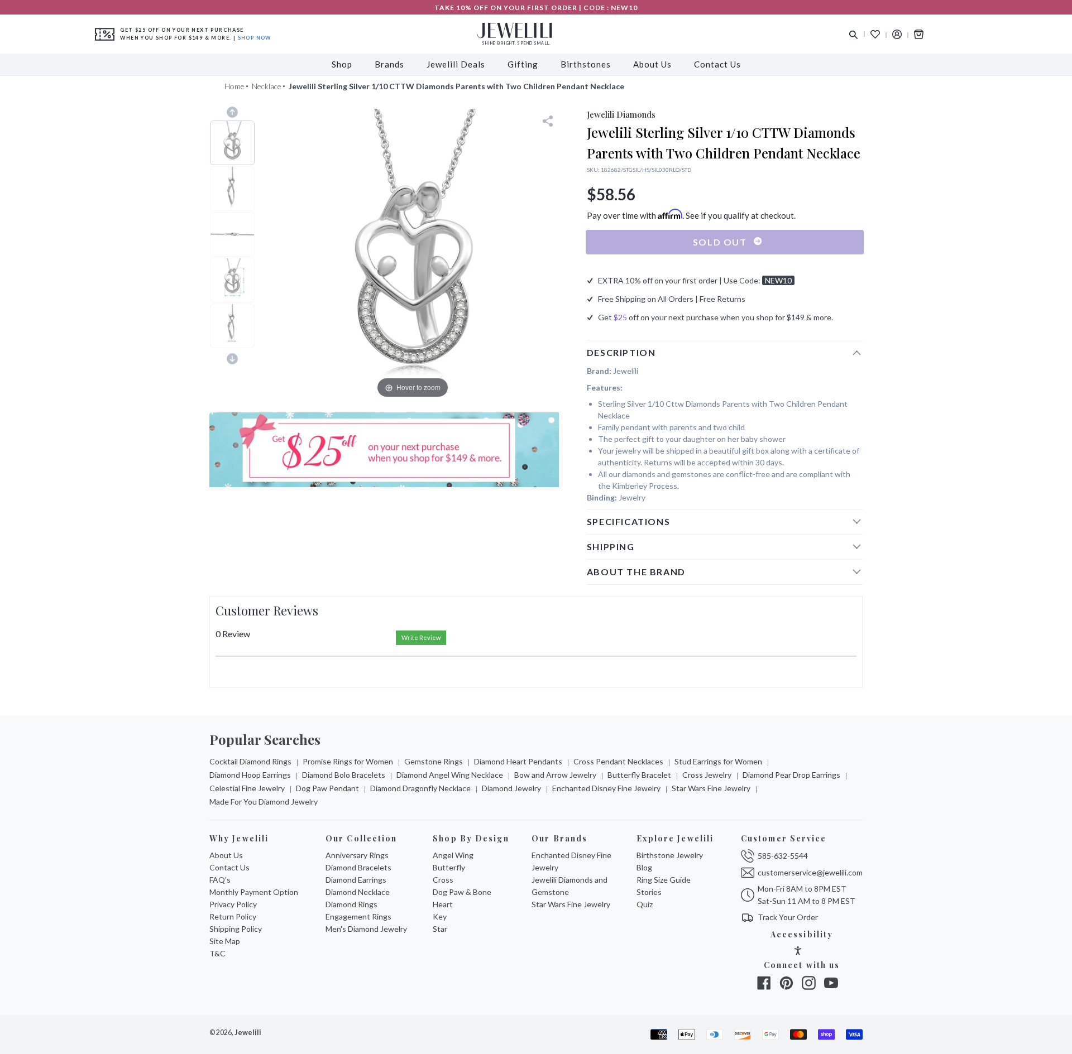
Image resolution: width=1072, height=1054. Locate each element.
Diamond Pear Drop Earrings (791, 774)
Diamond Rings (351, 904)
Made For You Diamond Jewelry (263, 801)
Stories (649, 892)
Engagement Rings (358, 916)
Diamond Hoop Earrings (250, 774)
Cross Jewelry (706, 774)
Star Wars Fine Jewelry (711, 788)
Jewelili (247, 1032)
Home (234, 86)
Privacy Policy (233, 904)
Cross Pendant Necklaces (618, 761)
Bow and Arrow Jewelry (555, 774)
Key (440, 916)
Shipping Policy (235, 928)
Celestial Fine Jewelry (247, 788)
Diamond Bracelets (358, 867)
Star (440, 928)
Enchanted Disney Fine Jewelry (606, 788)
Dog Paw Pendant (327, 788)
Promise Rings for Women (348, 761)
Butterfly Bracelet (639, 774)
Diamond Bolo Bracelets (343, 774)
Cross (443, 879)
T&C (217, 953)
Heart (443, 904)
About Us (226, 855)
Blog (644, 867)
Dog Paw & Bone (462, 892)
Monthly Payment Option (253, 892)
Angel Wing (453, 855)
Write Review (421, 637)
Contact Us (229, 867)
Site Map (224, 941)
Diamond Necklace (358, 892)
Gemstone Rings (433, 761)
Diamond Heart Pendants (518, 761)
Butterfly (449, 867)
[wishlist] (875, 34)
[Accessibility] (797, 952)
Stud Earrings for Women (718, 761)
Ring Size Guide (663, 879)
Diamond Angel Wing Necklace (449, 774)
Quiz (644, 904)
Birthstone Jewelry (669, 855)
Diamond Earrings (356, 879)
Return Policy (232, 916)
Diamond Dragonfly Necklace (420, 788)
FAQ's (220, 879)
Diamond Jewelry (511, 788)
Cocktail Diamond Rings (250, 761)
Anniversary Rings (357, 855)
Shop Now (254, 38)
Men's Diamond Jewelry (366, 928)
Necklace (266, 86)
